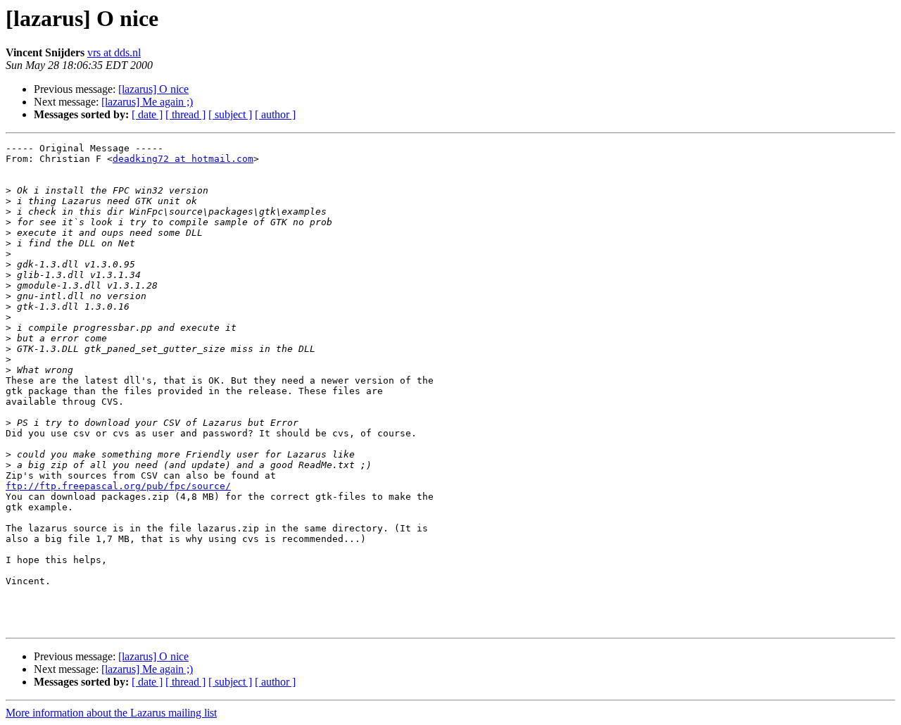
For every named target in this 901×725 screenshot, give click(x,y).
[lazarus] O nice (153, 89)
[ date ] (147, 114)
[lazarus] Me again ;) (147, 102)
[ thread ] (185, 114)
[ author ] (275, 114)
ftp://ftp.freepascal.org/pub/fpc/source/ (118, 486)
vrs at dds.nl (114, 52)
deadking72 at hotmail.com (183, 158)
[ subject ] (230, 114)
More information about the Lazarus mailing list (111, 713)
